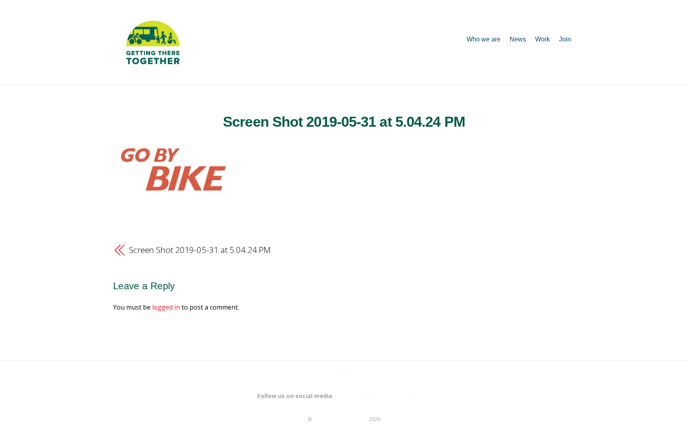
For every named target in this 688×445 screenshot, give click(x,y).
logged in (166, 307)
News (518, 39)
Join (565, 39)
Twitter (368, 395)
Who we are (483, 39)
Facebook (416, 395)
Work (542, 39)
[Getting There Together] (153, 74)
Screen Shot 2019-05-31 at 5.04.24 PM (344, 122)
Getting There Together (340, 419)
